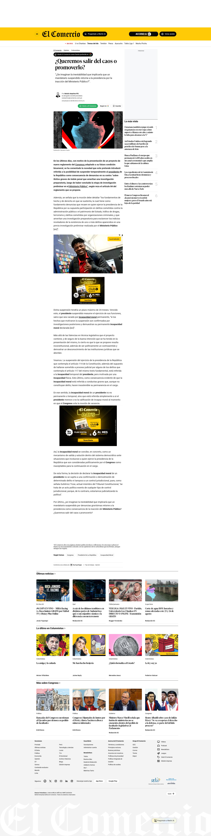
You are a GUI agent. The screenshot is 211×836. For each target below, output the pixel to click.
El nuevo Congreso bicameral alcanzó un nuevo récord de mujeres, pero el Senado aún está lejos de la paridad (138, 199)
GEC (134, 745)
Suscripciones (88, 745)
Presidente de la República (87, 555)
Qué (74, 604)
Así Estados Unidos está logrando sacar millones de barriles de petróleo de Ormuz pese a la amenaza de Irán (138, 145)
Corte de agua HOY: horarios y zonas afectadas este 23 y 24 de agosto (159, 611)
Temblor (103, 43)
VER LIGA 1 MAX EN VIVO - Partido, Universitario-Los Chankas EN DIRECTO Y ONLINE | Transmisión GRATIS (125, 612)
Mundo (37, 770)
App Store (99, 781)
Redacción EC (78, 621)
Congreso (70, 555)
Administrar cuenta (90, 747)
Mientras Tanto (89, 770)
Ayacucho (119, 43)
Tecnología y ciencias (66, 747)
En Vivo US (40, 604)
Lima (36, 773)
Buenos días (88, 759)
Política (38, 713)
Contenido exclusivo (41, 767)
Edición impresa (64, 764)
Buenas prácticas (114, 750)
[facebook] (45, 781)
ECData (37, 750)
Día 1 (85, 768)
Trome (135, 753)
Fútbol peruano (114, 604)
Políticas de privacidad (115, 756)
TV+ (60, 753)
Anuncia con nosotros (115, 753)
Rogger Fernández (115, 621)
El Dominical (63, 756)
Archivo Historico (65, 759)
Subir (169, 794)
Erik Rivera (40, 730)
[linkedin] (66, 781)
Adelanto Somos (89, 765)
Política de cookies (114, 764)
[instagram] (55, 781)
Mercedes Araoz (115, 675)
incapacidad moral (106, 555)
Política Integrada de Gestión (115, 760)
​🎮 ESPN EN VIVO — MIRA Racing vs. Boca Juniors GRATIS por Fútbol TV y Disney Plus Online (52, 611)
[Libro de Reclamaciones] (171, 781)
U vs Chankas (80, 43)
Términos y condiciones (116, 745)
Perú (60, 745)
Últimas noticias (40, 747)
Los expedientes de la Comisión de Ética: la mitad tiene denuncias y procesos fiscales (139, 175)
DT (35, 762)
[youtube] (61, 781)
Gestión (135, 747)
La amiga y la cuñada (46, 663)
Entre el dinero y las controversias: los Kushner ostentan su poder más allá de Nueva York (139, 186)
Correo (135, 750)
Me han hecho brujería (83, 663)
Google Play (113, 781)
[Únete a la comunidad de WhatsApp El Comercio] (88, 106)
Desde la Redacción (90, 762)
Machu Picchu (141, 43)
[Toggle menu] (37, 34)
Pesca (110, 43)
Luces (61, 750)
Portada (37, 745)
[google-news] (72, 781)
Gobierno (112, 713)
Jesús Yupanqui (42, 621)
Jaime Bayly (77, 675)
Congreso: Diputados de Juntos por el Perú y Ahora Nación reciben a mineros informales (89, 720)
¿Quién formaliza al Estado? (122, 663)
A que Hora (149, 604)
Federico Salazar (151, 675)
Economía (38, 756)
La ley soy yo (151, 663)
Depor (135, 756)
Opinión (37, 759)
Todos (86, 756)
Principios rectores (114, 747)
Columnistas (40, 659)
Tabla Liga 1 (129, 43)
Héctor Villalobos (42, 675)
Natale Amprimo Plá (72, 93)
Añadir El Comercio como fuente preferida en (73, 54)
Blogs (61, 762)
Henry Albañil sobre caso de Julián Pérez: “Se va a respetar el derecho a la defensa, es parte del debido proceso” (161, 721)
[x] (50, 781)
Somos (37, 764)
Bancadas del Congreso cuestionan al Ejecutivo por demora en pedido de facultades (52, 720)
